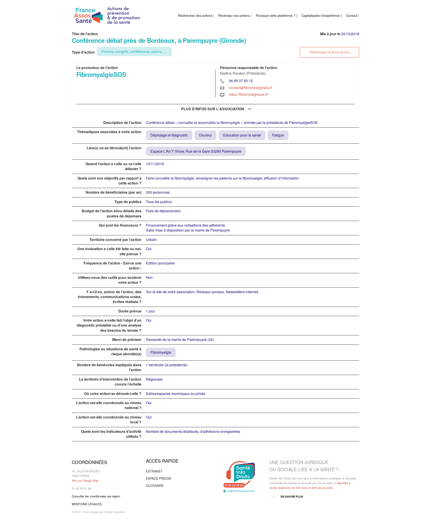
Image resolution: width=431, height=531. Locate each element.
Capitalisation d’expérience (321, 15)
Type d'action (83, 52)
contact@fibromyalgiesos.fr (250, 87)
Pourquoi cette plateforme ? (275, 15)
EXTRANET (154, 471)
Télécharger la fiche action (329, 52)
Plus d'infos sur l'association (212, 108)
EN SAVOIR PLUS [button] (292, 496)
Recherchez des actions (195, 15)
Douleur (205, 135)
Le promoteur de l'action (97, 67)
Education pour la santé (242, 135)
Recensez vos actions (233, 15)
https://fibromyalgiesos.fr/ (248, 94)
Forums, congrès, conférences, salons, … (134, 51)
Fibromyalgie (160, 352)
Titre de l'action (85, 33)
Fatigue (278, 135)
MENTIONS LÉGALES (87, 504)
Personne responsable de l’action (248, 67)
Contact (351, 15)
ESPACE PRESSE (158, 478)
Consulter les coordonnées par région (96, 496)
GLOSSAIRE (155, 485)
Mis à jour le (330, 33)
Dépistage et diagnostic (169, 135)
